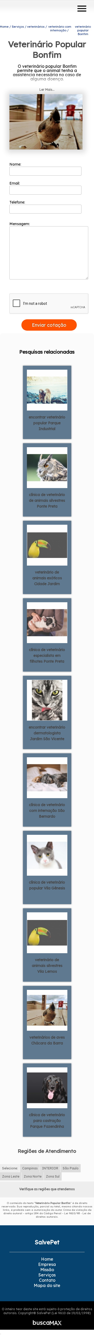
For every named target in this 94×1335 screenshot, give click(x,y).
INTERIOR (50, 1168)
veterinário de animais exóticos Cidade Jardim (47, 578)
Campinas (30, 1168)
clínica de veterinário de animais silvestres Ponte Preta (47, 500)
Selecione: (10, 1168)
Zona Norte (33, 1176)
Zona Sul (53, 1176)
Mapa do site (47, 1285)
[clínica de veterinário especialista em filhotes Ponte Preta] (47, 622)
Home (47, 1259)
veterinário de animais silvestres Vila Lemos (47, 965)
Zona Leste (10, 1176)
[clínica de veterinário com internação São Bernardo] (47, 777)
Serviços (47, 1275)
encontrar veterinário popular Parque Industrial (47, 423)
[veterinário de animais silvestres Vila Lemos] (47, 932)
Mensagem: (20, 223)
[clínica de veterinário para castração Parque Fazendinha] (47, 1087)
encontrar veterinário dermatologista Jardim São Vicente (47, 733)
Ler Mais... (47, 89)
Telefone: (17, 202)
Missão (47, 1269)
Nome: (15, 164)
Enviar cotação (49, 325)
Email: (15, 183)
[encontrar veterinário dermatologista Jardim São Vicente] (47, 699)
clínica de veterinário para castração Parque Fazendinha (47, 1120)
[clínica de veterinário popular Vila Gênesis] (47, 854)
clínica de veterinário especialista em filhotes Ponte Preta (47, 655)
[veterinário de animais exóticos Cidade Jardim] (47, 544)
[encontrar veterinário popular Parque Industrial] (47, 389)
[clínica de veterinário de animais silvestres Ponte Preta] (47, 467)
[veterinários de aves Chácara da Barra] (47, 1010)
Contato (47, 1280)
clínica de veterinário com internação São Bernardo (47, 810)
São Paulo (71, 1168)
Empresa (47, 1264)
